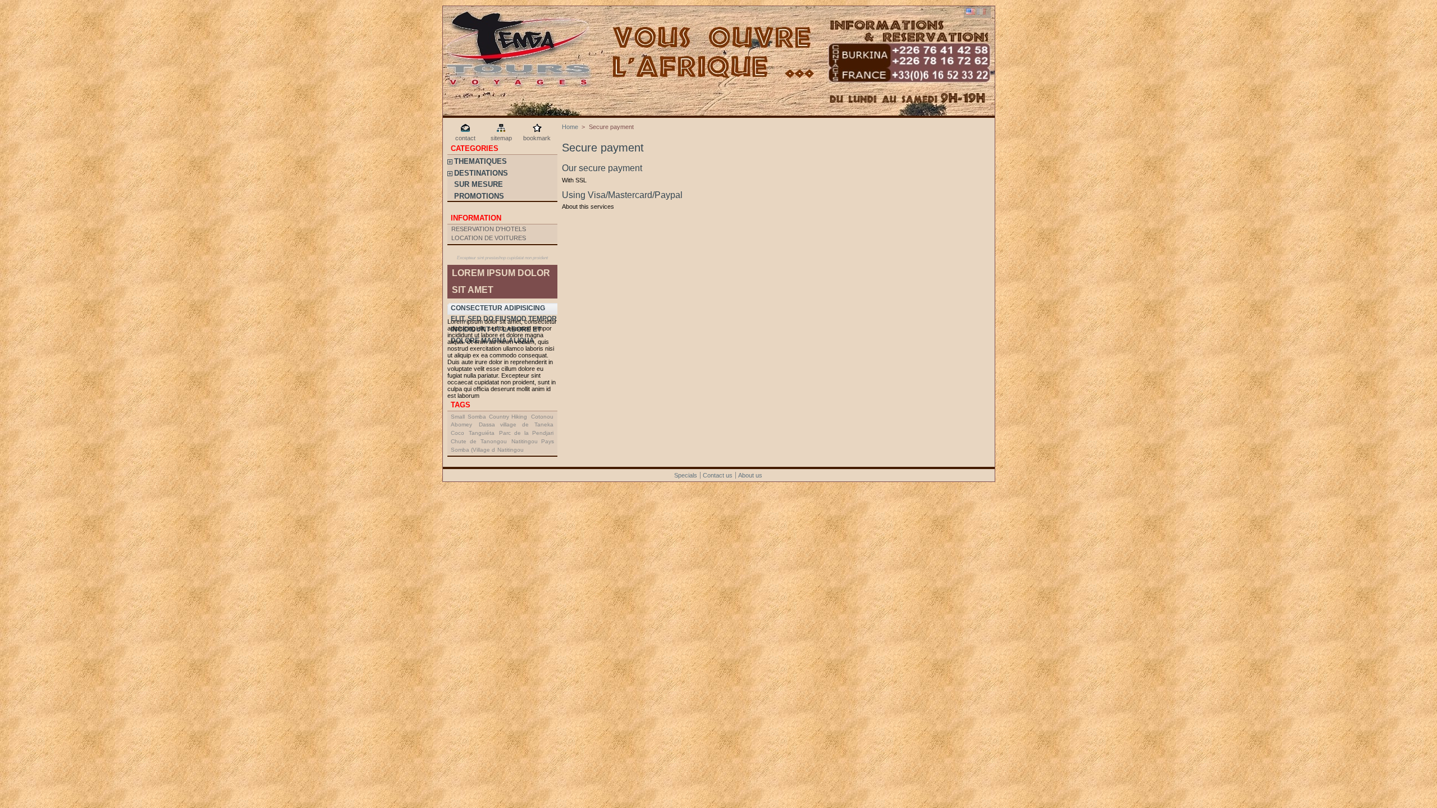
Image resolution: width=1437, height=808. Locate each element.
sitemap (501, 138)
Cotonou (542, 417)
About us (750, 475)
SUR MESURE (478, 184)
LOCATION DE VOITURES (488, 238)
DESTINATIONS (481, 173)
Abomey (461, 424)
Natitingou (510, 450)
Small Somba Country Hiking (489, 417)
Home (570, 126)
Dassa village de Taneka (516, 424)
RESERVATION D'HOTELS (488, 229)
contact (465, 138)
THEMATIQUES (480, 161)
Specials (685, 475)
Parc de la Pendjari (526, 433)
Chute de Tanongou (478, 441)
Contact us (718, 475)
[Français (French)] (981, 12)
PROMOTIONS (479, 196)
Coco (457, 433)
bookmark (537, 138)
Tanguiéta (482, 433)
